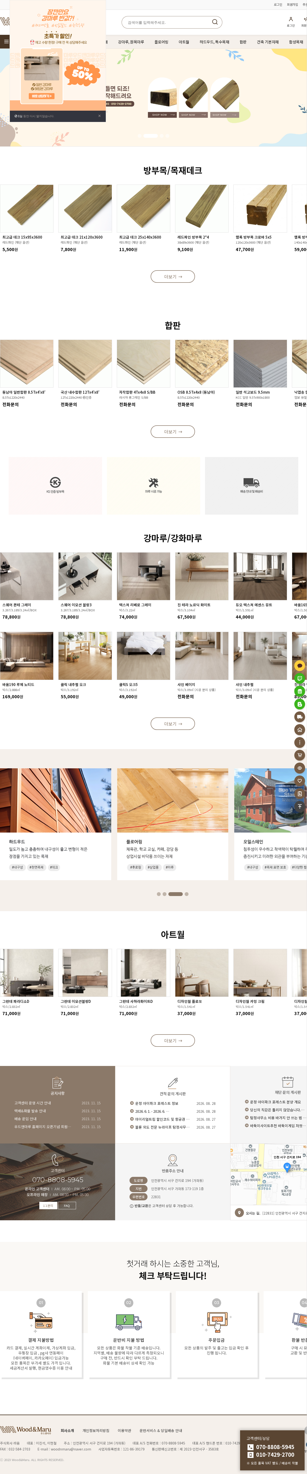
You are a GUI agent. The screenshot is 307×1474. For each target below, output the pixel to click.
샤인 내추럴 (245, 684)
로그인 (278, 4)
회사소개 (67, 1430)
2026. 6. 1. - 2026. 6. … (152, 1111)
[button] (140, 136)
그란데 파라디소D (15, 1001)
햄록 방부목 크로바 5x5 (254, 237)
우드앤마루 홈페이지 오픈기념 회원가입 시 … (43, 1126)
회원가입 (292, 4)
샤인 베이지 (186, 684)
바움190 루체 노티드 (18, 684)
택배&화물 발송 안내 (30, 1110)
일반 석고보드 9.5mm (253, 392)
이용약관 (124, 1430)
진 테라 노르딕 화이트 (194, 604)
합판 (243, 42)
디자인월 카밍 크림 (250, 1001)
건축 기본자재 (268, 42)
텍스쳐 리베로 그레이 (135, 604)
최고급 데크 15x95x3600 (22, 237)
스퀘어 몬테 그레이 (16, 604)
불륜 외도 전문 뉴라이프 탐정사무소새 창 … (164, 1127)
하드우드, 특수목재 (214, 42)
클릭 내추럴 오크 (73, 684)
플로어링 (161, 42)
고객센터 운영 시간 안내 (32, 1102)
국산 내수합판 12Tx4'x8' (80, 392)
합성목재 (296, 42)
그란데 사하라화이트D (136, 1001)
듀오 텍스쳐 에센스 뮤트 (254, 604)
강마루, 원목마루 (131, 42)
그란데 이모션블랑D (76, 1001)
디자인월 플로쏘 (189, 1001)
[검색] (215, 22)
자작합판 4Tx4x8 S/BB (137, 392)
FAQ (67, 1205)
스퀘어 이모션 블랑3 (76, 604)
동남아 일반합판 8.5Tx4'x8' (23, 392)
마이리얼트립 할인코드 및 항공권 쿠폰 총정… (164, 1119)
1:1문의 (48, 1205)
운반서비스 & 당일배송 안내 (161, 1430)
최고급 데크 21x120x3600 (82, 237)
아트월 (184, 42)
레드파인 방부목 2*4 (193, 237)
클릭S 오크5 (128, 684)
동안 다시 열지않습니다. (35, 116)
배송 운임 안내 (25, 1118)
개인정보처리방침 (96, 1430)
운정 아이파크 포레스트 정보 (156, 1103)
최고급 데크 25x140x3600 (140, 237)
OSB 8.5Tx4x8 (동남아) (196, 392)
